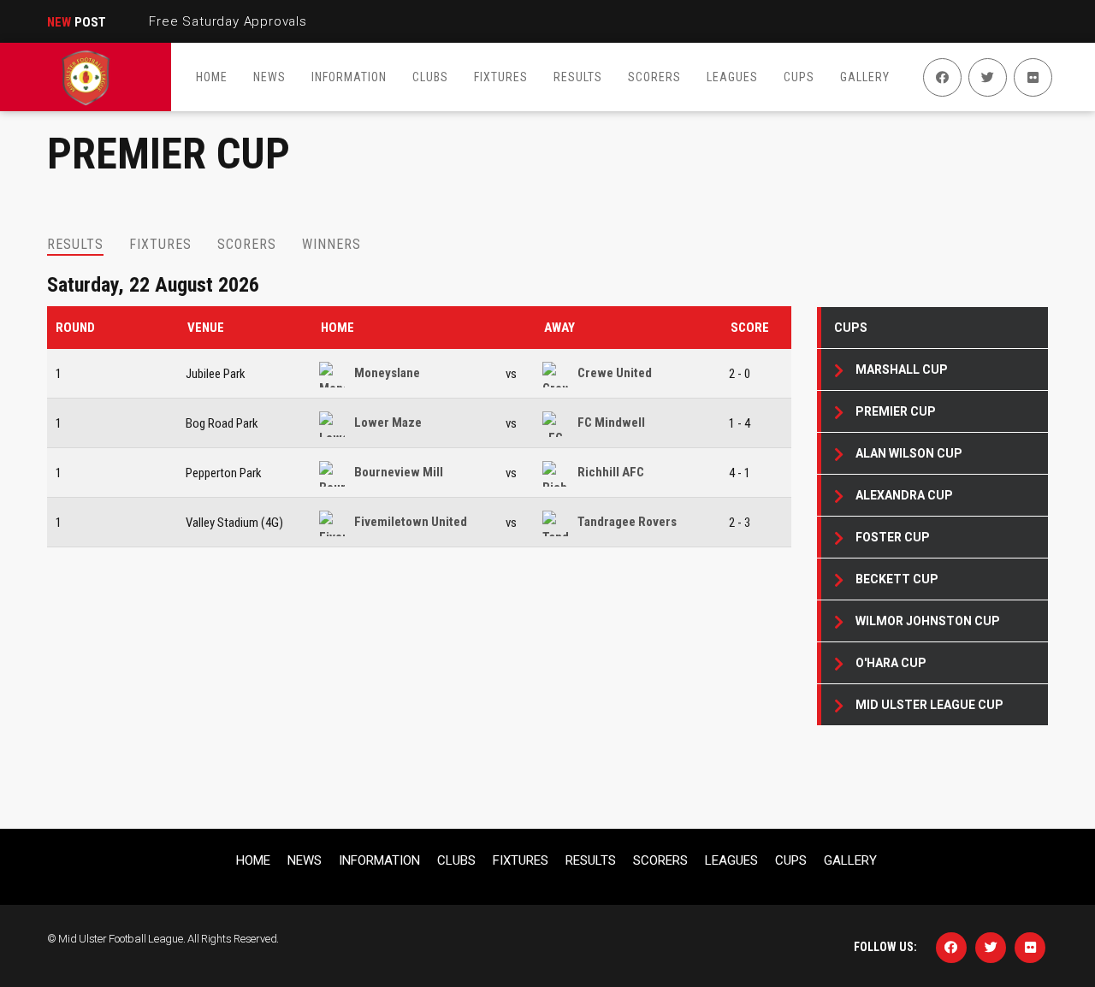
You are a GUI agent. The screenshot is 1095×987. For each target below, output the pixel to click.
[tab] (75, 244)
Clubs (456, 860)
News (304, 860)
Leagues (731, 860)
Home (337, 327)
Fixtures (520, 860)
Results (590, 860)
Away (559, 327)
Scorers (660, 860)
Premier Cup (895, 411)
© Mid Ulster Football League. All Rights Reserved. (163, 938)
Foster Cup (892, 537)
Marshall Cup (901, 369)
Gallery (850, 860)
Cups (850, 327)
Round (75, 327)
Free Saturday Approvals (227, 21)
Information (379, 860)
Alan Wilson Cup (908, 453)
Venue (205, 327)
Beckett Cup (896, 579)
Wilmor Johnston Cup (927, 621)
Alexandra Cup (904, 495)
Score (750, 327)
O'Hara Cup (890, 663)
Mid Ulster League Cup (929, 705)
